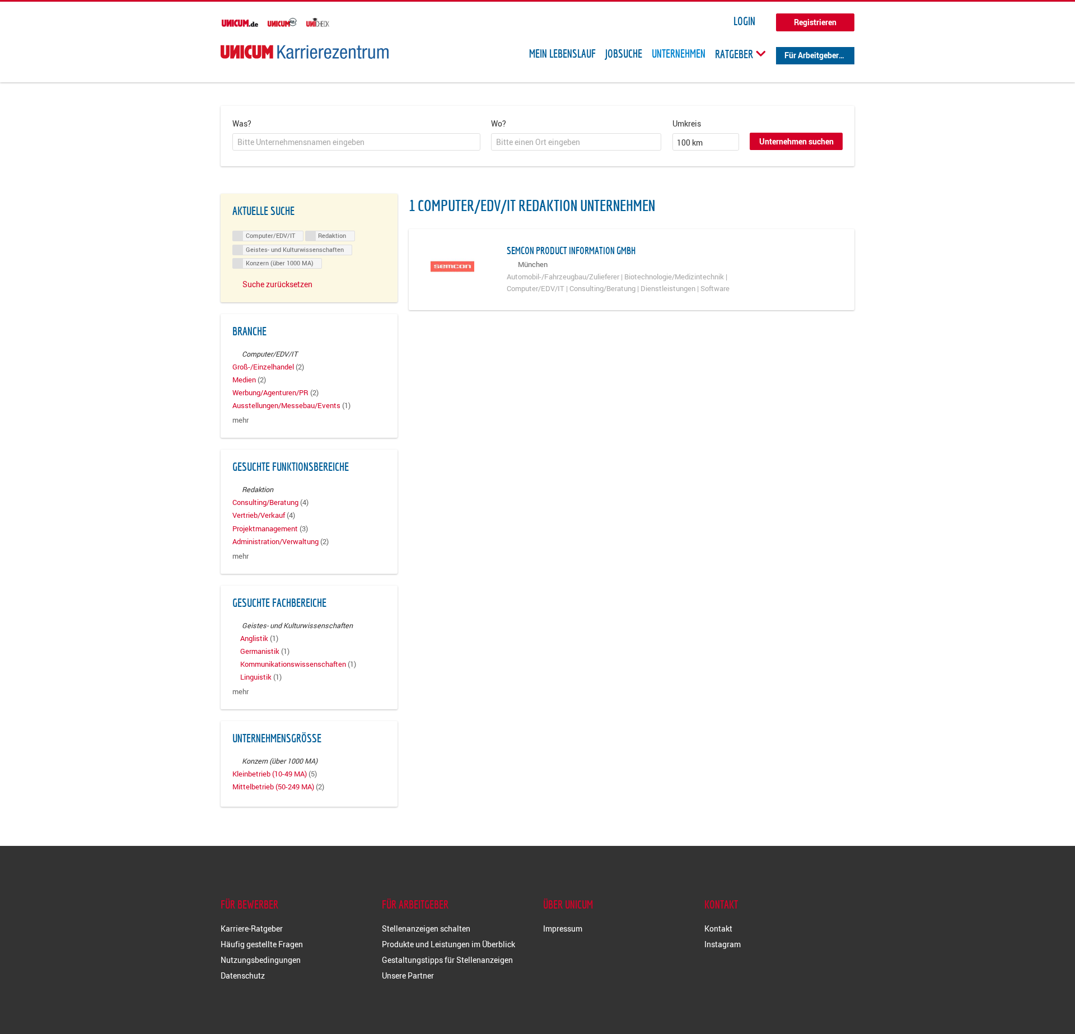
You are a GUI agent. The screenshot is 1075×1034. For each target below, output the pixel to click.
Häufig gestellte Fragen (262, 944)
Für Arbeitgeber (811, 55)
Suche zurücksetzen (277, 284)
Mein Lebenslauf (562, 54)
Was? (241, 123)
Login (744, 21)
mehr (240, 420)
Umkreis (686, 123)
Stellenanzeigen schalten (426, 928)
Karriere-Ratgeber (252, 928)
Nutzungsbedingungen (261, 960)
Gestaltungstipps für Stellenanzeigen (447, 960)
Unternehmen (678, 54)
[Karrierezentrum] (305, 52)
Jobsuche (623, 54)
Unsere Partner (408, 975)
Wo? (498, 123)
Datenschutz (243, 975)
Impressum (562, 928)
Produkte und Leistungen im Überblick (448, 944)
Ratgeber (735, 54)
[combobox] (356, 142)
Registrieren (815, 22)
